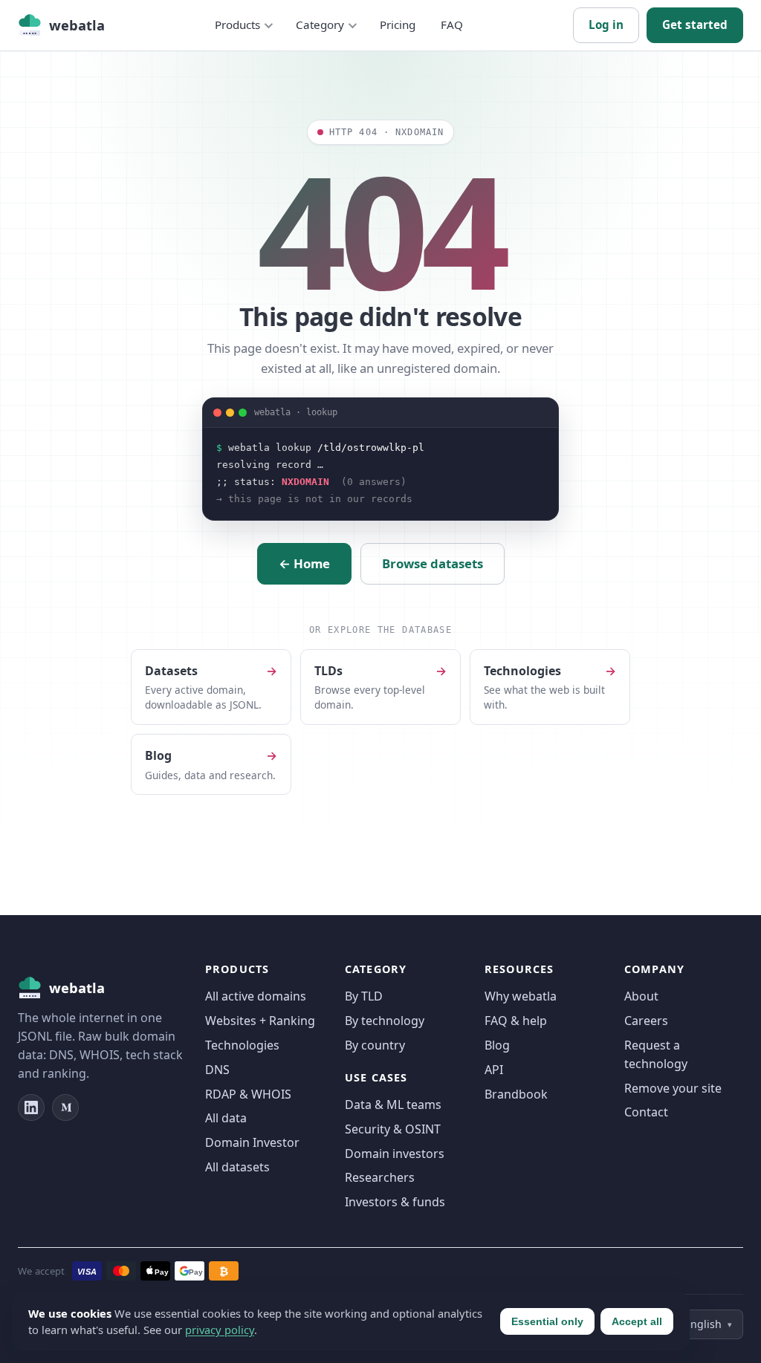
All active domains (255, 996)
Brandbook (516, 1094)
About (641, 996)
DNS (217, 1069)
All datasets (237, 1167)
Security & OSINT (393, 1129)
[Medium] (65, 1107)
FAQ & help (516, 1020)
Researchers (380, 1177)
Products (237, 24)
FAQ (452, 24)
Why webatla (521, 996)
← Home (304, 563)
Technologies (242, 1045)
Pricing (397, 24)
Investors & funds (395, 1202)
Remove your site (673, 1088)
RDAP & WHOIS (248, 1094)
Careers (646, 1020)
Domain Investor (252, 1142)
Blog (497, 1045)
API (494, 1069)
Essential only (547, 1321)
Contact (646, 1112)
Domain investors (394, 1153)
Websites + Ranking (260, 1020)
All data (226, 1118)
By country (375, 1045)
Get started (695, 24)
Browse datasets (432, 563)
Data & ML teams (393, 1104)
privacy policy (219, 1329)
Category (320, 24)
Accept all (637, 1321)
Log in (606, 24)
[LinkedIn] (31, 1107)
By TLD (364, 996)
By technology (384, 1020)
